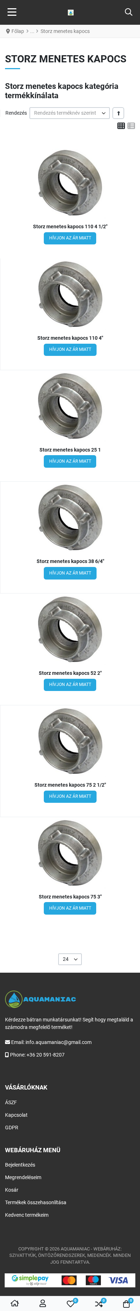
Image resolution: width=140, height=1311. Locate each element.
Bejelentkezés (20, 1165)
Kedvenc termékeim (26, 1215)
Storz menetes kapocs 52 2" (70, 673)
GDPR (11, 1127)
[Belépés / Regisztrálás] (42, 1303)
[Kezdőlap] (15, 1303)
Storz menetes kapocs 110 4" (70, 338)
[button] (128, 12)
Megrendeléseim (23, 1177)
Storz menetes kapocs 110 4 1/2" (70, 226)
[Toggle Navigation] (12, 12)
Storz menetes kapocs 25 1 (70, 450)
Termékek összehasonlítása (35, 1202)
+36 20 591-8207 (46, 1055)
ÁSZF (11, 1102)
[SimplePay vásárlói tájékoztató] (70, 1280)
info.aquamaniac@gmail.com (58, 1042)
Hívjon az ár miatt (70, 237)
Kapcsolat (16, 1115)
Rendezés (16, 113)
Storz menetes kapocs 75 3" (70, 897)
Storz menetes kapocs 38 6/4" (70, 561)
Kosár (11, 1190)
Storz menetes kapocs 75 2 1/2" (70, 785)
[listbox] (69, 113)
